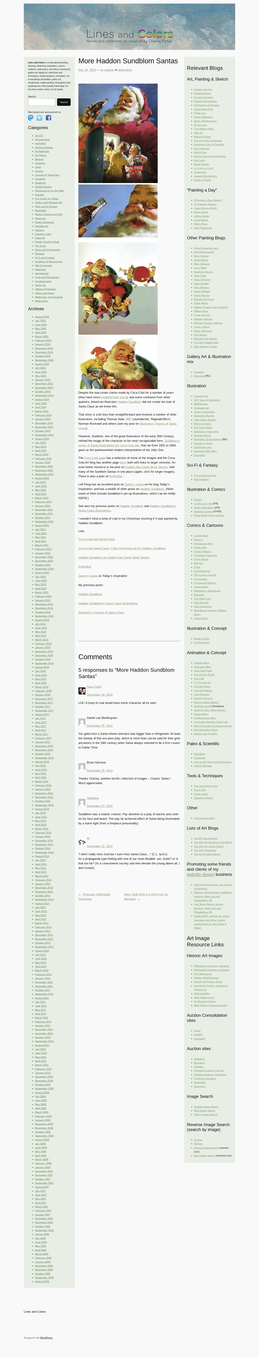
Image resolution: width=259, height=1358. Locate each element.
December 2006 (44, 1218)
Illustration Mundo (204, 415)
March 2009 (41, 1112)
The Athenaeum (203, 973)
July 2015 (40, 812)
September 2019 (44, 616)
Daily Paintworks (203, 227)
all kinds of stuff (202, 706)
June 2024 (41, 403)
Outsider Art (41, 226)
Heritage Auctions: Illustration (210, 1074)
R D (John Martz (203, 427)
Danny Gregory (202, 423)
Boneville (199, 594)
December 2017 (44, 698)
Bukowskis (200, 1082)
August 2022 (42, 478)
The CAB (199, 678)
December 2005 (44, 1265)
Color (38, 167)
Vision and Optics (44, 293)
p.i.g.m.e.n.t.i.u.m (203, 168)
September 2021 (44, 521)
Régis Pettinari (202, 291)
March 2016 (41, 781)
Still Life (198, 132)
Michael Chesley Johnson (208, 323)
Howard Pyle (201, 396)
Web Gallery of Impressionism (210, 1005)
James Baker (201, 586)
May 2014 (40, 868)
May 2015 (40, 820)
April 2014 (40, 872)
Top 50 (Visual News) (206, 838)
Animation (40, 143)
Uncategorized (43, 281)
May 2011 (40, 1009)
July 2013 (40, 907)
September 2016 (44, 757)
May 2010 (40, 1057)
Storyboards (42, 273)
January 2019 (42, 647)
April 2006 (40, 1250)
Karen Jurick (201, 212)
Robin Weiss (201, 303)
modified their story (114, 397)
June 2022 (41, 486)
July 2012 (40, 954)
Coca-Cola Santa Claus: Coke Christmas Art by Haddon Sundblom (122, 548)
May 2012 (40, 962)
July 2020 (40, 576)
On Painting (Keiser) (205, 204)
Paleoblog (199, 754)
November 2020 (44, 560)
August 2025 (42, 364)
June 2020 (41, 580)
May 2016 (40, 773)
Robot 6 (198, 539)
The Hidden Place (204, 128)
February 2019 (43, 643)
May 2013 (40, 915)
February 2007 (43, 1210)
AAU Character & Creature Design (213, 726)
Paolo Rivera (201, 559)
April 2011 (40, 1013)
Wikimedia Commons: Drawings (211, 969)
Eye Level (199, 160)
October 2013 (42, 895)
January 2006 (42, 1261)
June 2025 (41, 372)
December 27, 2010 (100, 806)
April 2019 (40, 635)
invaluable (199, 1038)
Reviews (39, 253)
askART (198, 1034)
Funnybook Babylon (205, 582)
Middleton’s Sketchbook (207, 590)
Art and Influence (203, 97)
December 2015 (44, 793)
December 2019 (44, 604)
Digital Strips (201, 618)
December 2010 (44, 1029)
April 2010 (40, 1061)
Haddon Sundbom (131, 506)
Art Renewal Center (205, 1001)
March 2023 (41, 454)
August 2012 (42, 950)
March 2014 (41, 876)
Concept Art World (204, 674)
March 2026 (41, 336)
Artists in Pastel (202, 179)
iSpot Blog (199, 455)
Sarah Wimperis (203, 330)
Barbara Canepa (203, 511)
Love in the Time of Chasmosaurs (213, 761)
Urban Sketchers (203, 117)
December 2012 (44, 934)
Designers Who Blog (205, 451)
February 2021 (43, 549)
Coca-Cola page (94, 458)
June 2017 (41, 722)
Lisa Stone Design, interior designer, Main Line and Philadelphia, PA (208, 908)
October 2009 (42, 1084)
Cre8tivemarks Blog (205, 718)
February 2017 (43, 738)
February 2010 (43, 1069)
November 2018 (44, 655)
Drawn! (198, 499)
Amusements (42, 139)
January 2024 (42, 419)
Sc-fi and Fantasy (45, 257)
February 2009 (43, 1116)
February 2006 (43, 1257)
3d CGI (39, 135)
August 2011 (42, 998)
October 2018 (42, 659)
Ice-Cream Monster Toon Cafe (211, 721)
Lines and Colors (35, 1311)
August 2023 (42, 438)
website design (200, 874)
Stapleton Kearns (203, 271)
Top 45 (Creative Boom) (207, 854)
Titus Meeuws (201, 287)
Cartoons (40, 163)
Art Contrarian (202, 148)
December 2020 (44, 557)
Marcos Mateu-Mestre (206, 702)
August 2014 (42, 856)
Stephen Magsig (203, 319)
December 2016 (44, 746)
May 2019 (40, 631)
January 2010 (42, 1072)
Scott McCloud (202, 571)
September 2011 (44, 994)
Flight (197, 567)
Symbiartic (200, 757)
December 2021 (44, 509)
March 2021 (41, 545)
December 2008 (44, 1124)
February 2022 (43, 501)
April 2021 (40, 541)
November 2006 (44, 1222)
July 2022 (40, 482)
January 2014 (42, 883)
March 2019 (41, 639)
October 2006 (42, 1226)
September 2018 (44, 663)
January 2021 (42, 553)
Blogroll (39, 159)
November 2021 (44, 513)
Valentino (93, 798)
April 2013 (40, 919)
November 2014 (44, 844)
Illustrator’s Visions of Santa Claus (101, 612)
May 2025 (40, 375)
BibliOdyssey (201, 403)
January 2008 (42, 1167)
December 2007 (44, 1171)
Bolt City (198, 563)
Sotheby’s (199, 1058)
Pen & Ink (40, 245)
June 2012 (41, 958)
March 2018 (41, 687)
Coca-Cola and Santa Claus (96, 539)
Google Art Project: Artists (208, 981)
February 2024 (43, 415)
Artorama (199, 375)
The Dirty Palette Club (206, 342)
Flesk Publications (204, 507)
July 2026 (40, 320)
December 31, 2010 (100, 846)
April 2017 (40, 730)
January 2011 (42, 1025)
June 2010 (41, 1053)
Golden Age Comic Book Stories (146, 467)
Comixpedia (200, 579)
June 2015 (41, 817)
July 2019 (40, 624)
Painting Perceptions (205, 101)
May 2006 (40, 1246)
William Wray (201, 311)
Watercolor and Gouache (49, 297)
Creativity (40, 178)
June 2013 (41, 911)
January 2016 (42, 789)
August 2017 (42, 714)
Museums (40, 218)
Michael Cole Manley (205, 338)
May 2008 (40, 1151)
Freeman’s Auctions (205, 1078)
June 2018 (41, 675)
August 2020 (42, 572)
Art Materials (42, 151)
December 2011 (44, 982)
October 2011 (42, 990)
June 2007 (41, 1194)
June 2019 (41, 627)
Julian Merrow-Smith (205, 208)
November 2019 (44, 608)
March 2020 (41, 592)
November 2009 (44, 1080)
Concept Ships (202, 686)
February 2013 (43, 927)
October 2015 (42, 801)
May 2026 (40, 328)
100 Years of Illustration (207, 400)
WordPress (46, 1337)
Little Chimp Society (205, 419)
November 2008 (44, 1128)
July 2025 (40, 367)
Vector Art (40, 285)
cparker (109, 70)
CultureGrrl (200, 172)
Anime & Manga (44, 147)
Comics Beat (201, 535)
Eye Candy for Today (46, 198)
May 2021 (40, 537)
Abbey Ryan (201, 223)
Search (32, 96)
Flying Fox (200, 113)
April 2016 (40, 777)
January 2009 (42, 1120)
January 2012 (42, 978)
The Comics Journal (205, 575)
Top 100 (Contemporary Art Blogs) (213, 842)
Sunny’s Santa (134, 484)
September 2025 (44, 360)
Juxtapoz (199, 372)
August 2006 (42, 1234)
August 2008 (42, 1139)
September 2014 (44, 852)
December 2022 (44, 466)
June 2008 (41, 1147)
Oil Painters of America (206, 105)
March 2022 (41, 497)
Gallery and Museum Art (48, 202)
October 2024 (42, 391)
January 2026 (42, 344)
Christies (199, 1066)
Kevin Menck (201, 260)
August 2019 (42, 620)
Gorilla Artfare (201, 642)
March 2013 (41, 923)
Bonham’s (199, 1062)
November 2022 (44, 470)
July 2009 (40, 1096)
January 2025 (42, 379)
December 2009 (44, 1076)
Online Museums (44, 222)
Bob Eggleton (201, 479)
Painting (39, 230)
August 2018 (42, 667)
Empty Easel (201, 794)
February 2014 (43, 879)
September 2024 (44, 395)
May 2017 (40, 726)
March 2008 (41, 1159)
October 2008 (42, 1131)
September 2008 (44, 1135)
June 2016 (41, 769)
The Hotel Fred (202, 598)
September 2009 (44, 1088)
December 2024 (44, 383)
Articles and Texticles (205, 733)
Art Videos (41, 155)
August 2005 (42, 1281)
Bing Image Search (204, 1110)
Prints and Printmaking (47, 249)
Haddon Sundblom (129, 402)
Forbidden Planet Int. (205, 555)
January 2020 (42, 600)
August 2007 (42, 1187)
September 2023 (44, 435)
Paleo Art (40, 238)
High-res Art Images (46, 206)
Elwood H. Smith (203, 443)
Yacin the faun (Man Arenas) (210, 710)
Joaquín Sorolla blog (205, 176)
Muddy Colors (201, 638)
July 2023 (40, 442)
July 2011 (40, 1002)
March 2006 (41, 1254)
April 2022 (40, 494)
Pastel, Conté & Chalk (47, 241)
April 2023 (40, 450)
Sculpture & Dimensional (48, 261)
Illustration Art (201, 408)
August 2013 (42, 903)
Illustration (41, 210)
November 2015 (44, 797)
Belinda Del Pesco (204, 299)
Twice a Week (201, 326)
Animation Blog (202, 666)
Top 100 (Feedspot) (205, 850)
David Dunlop (201, 164)
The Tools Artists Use (205, 786)
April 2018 (40, 682)
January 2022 (42, 505)
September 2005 (44, 1277)
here (123, 462)
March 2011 (41, 1017)
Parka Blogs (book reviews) (209, 515)
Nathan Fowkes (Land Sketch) (211, 307)
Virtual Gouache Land (206, 248)
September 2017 (44, 710)
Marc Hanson (201, 255)
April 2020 (40, 588)
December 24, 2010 (100, 694)
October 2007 (42, 1179)
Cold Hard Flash (203, 670)
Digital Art (40, 182)
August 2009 (42, 1092)
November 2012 (44, 939)
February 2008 (43, 1163)
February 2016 (43, 785)
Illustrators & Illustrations (207, 439)
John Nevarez (201, 694)
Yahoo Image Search (205, 1114)
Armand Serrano (203, 698)
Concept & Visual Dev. (47, 175)
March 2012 (41, 970)
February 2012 (43, 974)
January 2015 (42, 836)
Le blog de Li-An (203, 503)
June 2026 (41, 324)
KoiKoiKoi (115, 476)
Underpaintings (202, 93)
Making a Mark (202, 136)
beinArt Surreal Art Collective (210, 156)
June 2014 (41, 864)
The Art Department (205, 475)
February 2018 (43, 690)
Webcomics (41, 300)
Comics (39, 171)
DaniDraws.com (203, 447)
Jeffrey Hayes (201, 216)
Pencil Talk (200, 790)
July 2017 (40, 718)
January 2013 (42, 931)
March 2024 (41, 411)
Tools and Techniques (47, 277)
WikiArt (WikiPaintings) (206, 977)
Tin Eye (198, 1139)
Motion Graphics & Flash (49, 214)
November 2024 (44, 387)
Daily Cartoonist (203, 606)
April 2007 (40, 1202)
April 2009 (40, 1108)
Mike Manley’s (205, 346)
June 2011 (41, 1005)
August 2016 (42, 761)
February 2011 (43, 1021)
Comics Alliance (202, 551)
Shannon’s (200, 1086)
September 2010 (44, 1041)
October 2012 (42, 942)
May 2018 (40, 679)
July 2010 (40, 1049)
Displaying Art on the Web (49, 190)
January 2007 (42, 1214)
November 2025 (44, 352)
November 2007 (44, 1175)
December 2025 (44, 348)
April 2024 (40, 407)
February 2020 (43, 596)
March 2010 (41, 1064)
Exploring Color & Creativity (209, 144)
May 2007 (40, 1198)
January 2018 (42, 694)
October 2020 (42, 564)
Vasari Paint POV (203, 109)
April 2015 (40, 824)
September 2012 (44, 946)
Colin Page (200, 275)
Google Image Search (206, 1106)
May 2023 (40, 446)
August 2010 (42, 1045)
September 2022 (44, 474)
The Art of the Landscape (208, 140)
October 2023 (42, 430)
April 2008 (40, 1155)
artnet (197, 1030)
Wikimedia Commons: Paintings (211, 966)
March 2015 (41, 828)
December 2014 (44, 840)
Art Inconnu (200, 124)
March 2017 (41, 734)
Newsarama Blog (203, 543)
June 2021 (41, 533)
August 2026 (42, 316)
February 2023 (43, 458)
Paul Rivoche (201, 602)
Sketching (40, 269)
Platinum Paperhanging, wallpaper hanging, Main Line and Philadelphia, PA (213, 896)
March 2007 (41, 1206)
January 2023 (42, 462)
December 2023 (44, 423)
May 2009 (40, 1104)
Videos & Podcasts (45, 289)
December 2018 (44, 651)
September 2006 (44, 1230)
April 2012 (40, 966)
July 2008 (40, 1143)
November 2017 (44, 702)
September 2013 (44, 899)
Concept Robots (203, 690)
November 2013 (44, 891)
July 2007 (40, 1191)
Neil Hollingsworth (204, 252)
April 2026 (40, 332)
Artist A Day (200, 152)
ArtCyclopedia (201, 993)
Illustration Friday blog (206, 431)
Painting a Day (43, 234)
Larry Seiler (200, 267)
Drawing (39, 194)
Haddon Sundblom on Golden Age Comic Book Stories (114, 557)
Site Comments (43, 265)
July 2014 (40, 860)
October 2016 (42, 753)
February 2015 (43, 832)
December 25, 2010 (100, 726)
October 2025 (42, 356)
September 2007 (44, 1183)
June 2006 (41, 1242)
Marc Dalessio (202, 263)
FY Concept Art (202, 682)
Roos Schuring (202, 279)
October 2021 (42, 517)
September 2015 (44, 805)
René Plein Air (202, 295)
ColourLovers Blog (204, 818)
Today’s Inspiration (204, 411)
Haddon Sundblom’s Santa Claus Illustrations (108, 603)
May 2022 (40, 490)
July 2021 (40, 529)
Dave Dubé (94, 687)
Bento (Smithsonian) (205, 121)
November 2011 (44, 986)
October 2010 (42, 1037)
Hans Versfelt (201, 283)
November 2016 (44, 749)
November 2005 (44, 1269)
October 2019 (42, 612)
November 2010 (44, 1033)
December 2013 (44, 887)
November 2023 (44, 427)
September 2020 (44, 568)
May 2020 (40, 584)
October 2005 (42, 1273)
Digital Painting (43, 186)
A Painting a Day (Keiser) (208, 200)
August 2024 (42, 399)
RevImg (198, 1143)
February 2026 (43, 340)
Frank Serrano (202, 315)
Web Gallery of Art (204, 997)
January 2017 (42, 742)
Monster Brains (202, 435)
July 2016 (40, 765)
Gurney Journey (203, 89)
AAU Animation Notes (206, 729)
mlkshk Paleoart (203, 765)
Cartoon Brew (201, 662)
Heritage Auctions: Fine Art (209, 1070)
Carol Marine (201, 220)
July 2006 (40, 1238)
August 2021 (42, 525)
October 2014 (42, 848)
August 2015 (42, 809)
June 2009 (41, 1100)
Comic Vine (200, 547)
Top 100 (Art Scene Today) (209, 846)
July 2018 (40, 671)
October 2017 (42, 706)
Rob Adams (200, 334)
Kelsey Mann (201, 714)
